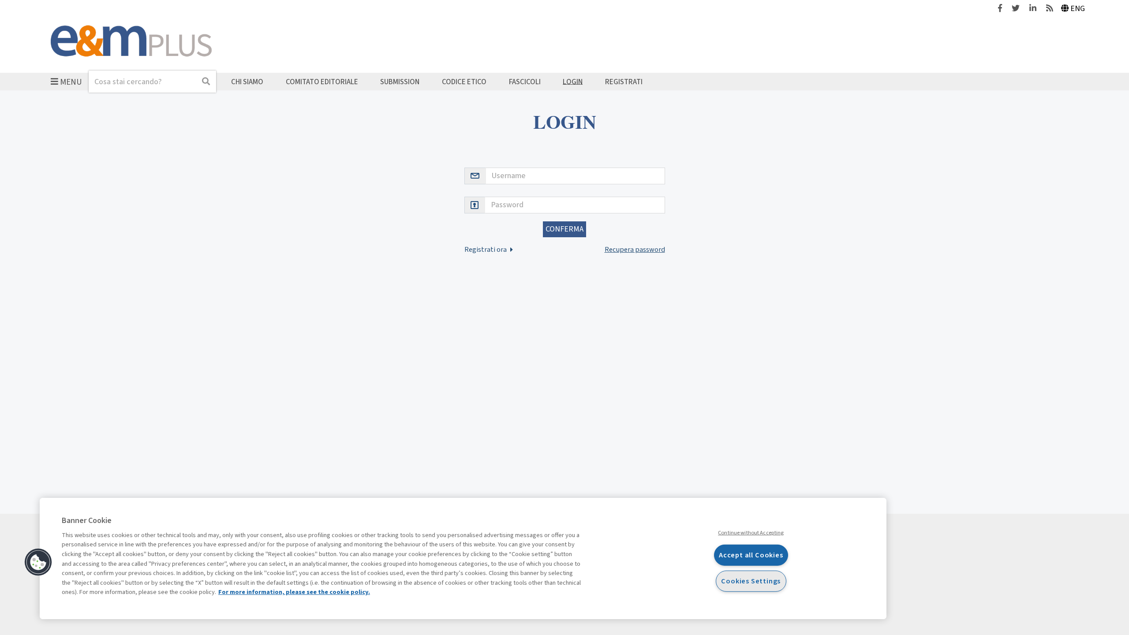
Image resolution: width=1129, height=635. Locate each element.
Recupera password (635, 249)
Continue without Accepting (751, 533)
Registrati (624, 81)
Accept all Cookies (751, 555)
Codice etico (464, 81)
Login (573, 81)
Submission (399, 81)
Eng (1077, 8)
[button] (38, 562)
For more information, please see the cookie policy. (294, 592)
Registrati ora (486, 249)
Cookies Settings (751, 581)
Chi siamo (247, 81)
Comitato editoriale (322, 81)
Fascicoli (525, 81)
